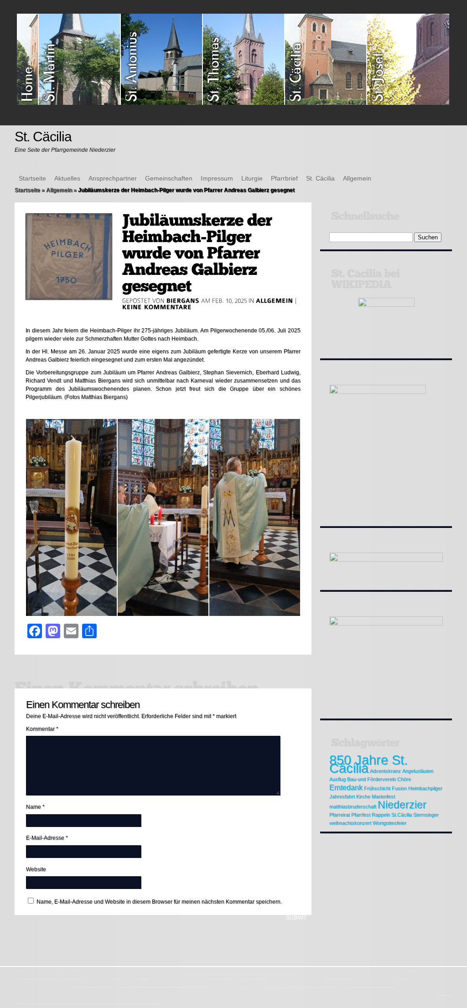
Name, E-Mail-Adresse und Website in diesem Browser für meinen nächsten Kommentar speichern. (159, 902)
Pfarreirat (339, 814)
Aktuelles (67, 178)
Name (35, 807)
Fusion (399, 788)
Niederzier (402, 805)
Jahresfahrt (342, 796)
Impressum (217, 178)
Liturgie (252, 178)
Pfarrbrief (284, 178)
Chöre (404, 779)
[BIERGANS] (182, 300)
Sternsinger (426, 814)
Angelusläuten (417, 771)
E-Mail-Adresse (47, 838)
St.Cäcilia (401, 814)
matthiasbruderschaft (352, 806)
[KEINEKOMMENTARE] (157, 306)
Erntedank (346, 787)
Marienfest (383, 796)
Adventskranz (385, 771)
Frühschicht (377, 788)
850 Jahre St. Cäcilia (368, 763)
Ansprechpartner (112, 178)
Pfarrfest (360, 814)
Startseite (32, 178)
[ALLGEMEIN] (274, 300)
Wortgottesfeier (389, 823)
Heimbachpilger (425, 788)
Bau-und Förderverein (371, 779)
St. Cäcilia (320, 178)
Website (36, 869)
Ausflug (337, 779)
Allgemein (357, 178)
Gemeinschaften (168, 178)
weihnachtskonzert (350, 823)
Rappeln (381, 814)
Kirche (363, 796)
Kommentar (42, 729)
